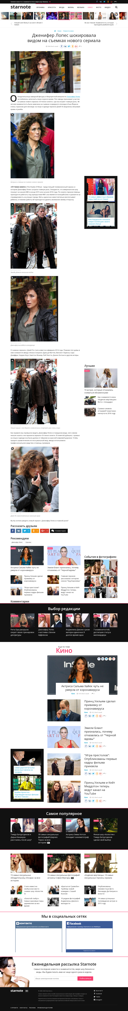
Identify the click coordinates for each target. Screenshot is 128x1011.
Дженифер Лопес (73, 96)
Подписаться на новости (89, 950)
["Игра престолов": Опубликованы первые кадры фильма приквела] (16, 591)
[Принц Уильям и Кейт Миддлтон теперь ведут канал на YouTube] (53, 591)
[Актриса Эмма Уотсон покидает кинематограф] (78, 825)
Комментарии (60, 531)
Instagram (99, 1000)
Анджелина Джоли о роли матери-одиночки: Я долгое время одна (78, 632)
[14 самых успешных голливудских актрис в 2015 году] (90, 902)
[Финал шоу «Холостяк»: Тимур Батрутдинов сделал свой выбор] (105, 825)
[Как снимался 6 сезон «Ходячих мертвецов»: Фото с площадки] (90, 400)
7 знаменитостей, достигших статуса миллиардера (102, 632)
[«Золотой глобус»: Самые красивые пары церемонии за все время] (16, 902)
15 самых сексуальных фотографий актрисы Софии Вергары (63, 876)
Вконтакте (99, 991)
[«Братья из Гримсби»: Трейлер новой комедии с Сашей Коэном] (53, 890)
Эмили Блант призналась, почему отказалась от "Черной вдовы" (100, 733)
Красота (14, 616)
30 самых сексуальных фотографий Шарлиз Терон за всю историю (48, 838)
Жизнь (41, 616)
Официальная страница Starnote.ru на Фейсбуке (83, 927)
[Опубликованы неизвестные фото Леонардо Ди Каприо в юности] (90, 890)
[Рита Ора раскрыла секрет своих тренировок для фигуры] (22, 620)
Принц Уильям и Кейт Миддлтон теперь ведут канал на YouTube (99, 788)
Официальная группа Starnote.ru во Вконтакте (32, 927)
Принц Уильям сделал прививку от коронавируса (33, 578)
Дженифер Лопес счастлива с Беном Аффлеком (46, 632)
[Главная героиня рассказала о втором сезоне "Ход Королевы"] (53, 579)
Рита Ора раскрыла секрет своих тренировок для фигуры (22, 632)
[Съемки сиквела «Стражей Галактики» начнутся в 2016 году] (90, 412)
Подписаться (85, 978)
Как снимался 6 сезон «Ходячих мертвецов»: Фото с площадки (107, 399)
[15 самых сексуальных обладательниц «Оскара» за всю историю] (27, 863)
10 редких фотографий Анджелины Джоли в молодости (70, 900)
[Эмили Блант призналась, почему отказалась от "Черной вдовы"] (63, 555)
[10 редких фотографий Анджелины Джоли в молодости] (53, 902)
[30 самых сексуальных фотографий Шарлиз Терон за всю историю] (50, 825)
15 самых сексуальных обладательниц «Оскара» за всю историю (25, 878)
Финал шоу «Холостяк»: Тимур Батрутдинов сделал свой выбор (104, 837)
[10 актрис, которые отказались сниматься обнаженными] (100, 378)
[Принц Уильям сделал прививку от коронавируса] (16, 579)
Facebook (99, 994)
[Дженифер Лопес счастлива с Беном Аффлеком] (50, 620)
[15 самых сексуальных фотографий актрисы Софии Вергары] (63, 863)
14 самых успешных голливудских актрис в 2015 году (107, 900)
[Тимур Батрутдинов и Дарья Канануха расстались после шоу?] (22, 825)
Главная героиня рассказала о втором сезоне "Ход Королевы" (70, 578)
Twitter (98, 997)
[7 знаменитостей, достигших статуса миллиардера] (105, 620)
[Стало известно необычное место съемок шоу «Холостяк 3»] (16, 890)
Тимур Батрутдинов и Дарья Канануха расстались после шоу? (21, 837)
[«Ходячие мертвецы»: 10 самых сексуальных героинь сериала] (100, 863)
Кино (13, 548)
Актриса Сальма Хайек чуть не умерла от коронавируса (82, 688)
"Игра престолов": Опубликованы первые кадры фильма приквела (100, 760)
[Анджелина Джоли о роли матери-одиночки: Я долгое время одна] (78, 620)
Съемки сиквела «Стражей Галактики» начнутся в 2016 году (107, 410)
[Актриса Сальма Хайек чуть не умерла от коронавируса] (27, 555)
